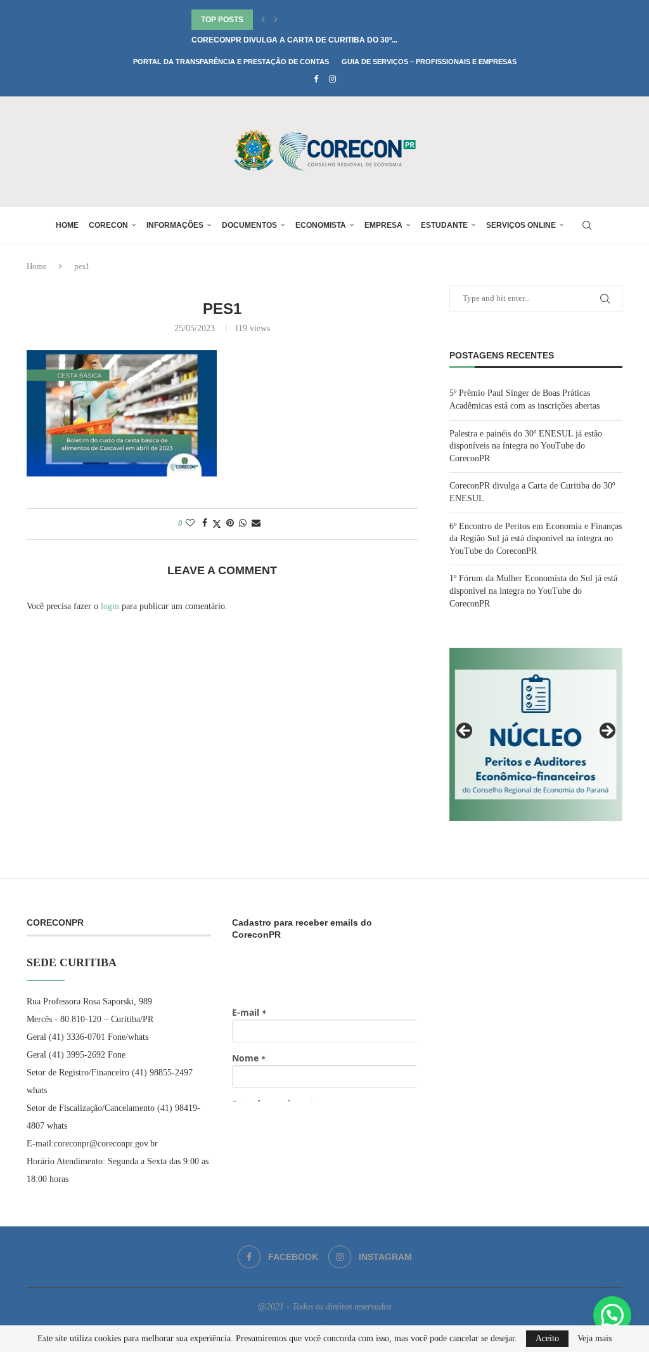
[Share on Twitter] (216, 524)
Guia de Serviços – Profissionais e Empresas (429, 61)
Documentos (249, 225)
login (110, 606)
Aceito (547, 1338)
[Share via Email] (256, 523)
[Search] (587, 225)
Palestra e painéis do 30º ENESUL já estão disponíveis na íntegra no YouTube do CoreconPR (525, 446)
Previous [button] (465, 731)
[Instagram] (332, 79)
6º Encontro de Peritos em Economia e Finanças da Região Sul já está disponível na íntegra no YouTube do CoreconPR (535, 539)
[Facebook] (316, 79)
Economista (320, 225)
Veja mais (594, 1338)
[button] (263, 20)
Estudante (444, 225)
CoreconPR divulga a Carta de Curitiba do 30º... (294, 19)
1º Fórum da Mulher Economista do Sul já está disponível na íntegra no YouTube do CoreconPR (533, 591)
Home (67, 225)
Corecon (108, 225)
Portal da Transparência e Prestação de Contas (231, 61)
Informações (174, 225)
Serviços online (521, 225)
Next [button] (606, 731)
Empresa (383, 225)
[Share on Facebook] (204, 523)
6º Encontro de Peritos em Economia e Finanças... (297, 40)
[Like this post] (190, 523)
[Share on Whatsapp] (243, 523)
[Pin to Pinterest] (230, 523)
